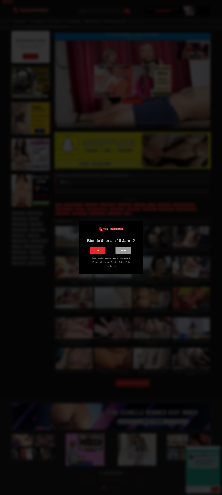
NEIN (123, 250)
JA (97, 250)
